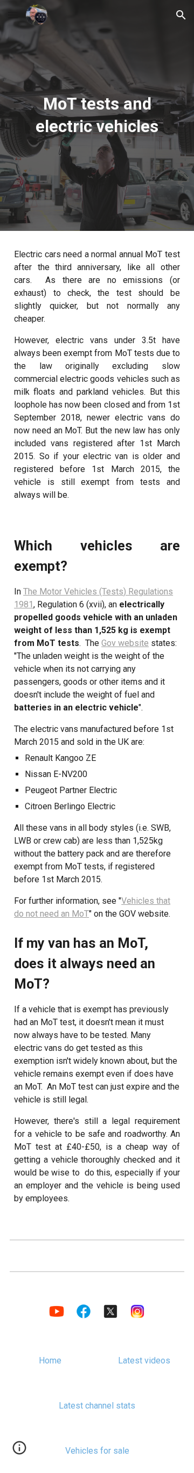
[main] (97, 116)
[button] (13, 15)
